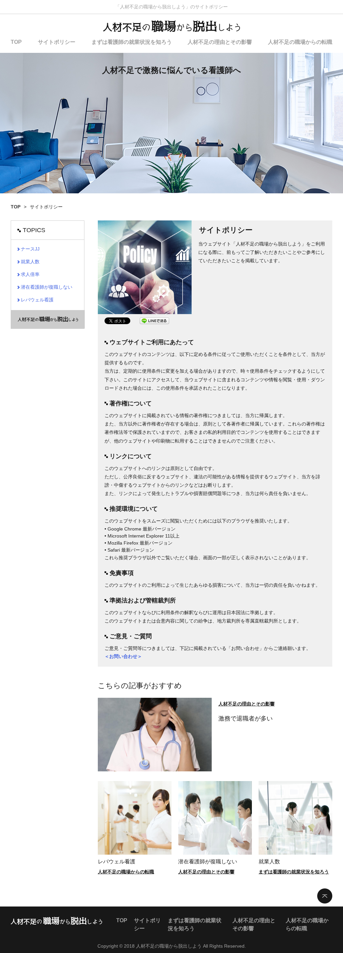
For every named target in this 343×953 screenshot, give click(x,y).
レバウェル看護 (116, 861)
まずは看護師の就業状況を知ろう (131, 42)
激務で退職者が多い (245, 718)
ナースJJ (30, 249)
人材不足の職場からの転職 (300, 42)
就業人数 (269, 861)
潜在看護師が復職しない (207, 861)
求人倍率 (30, 274)
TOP (16, 42)
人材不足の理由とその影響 (220, 42)
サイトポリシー (56, 42)
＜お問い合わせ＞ (123, 656)
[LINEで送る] (154, 320)
